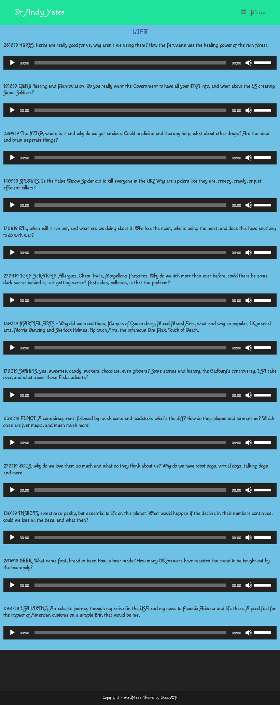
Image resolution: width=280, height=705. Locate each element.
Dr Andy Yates (39, 12)
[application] (140, 63)
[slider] (263, 62)
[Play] (12, 62)
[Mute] (248, 62)
